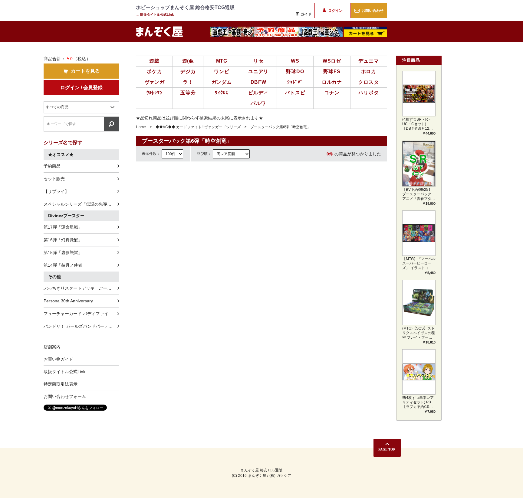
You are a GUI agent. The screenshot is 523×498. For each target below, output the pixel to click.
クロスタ (368, 82)
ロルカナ (332, 82)
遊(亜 (188, 60)
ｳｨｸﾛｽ (221, 92)
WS (295, 60)
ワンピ (221, 71)
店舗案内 (52, 346)
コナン (331, 92)
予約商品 (52, 166)
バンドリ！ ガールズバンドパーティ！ (80, 326)
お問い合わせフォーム (65, 396)
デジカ (188, 71)
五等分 (188, 92)
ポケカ (154, 71)
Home (141, 127)
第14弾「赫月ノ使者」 (65, 265)
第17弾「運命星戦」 (63, 227)
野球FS (331, 71)
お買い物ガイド (58, 359)
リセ (258, 60)
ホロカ (368, 71)
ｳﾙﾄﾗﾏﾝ (154, 92)
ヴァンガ (154, 82)
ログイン (335, 10)
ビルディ (258, 92)
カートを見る (85, 70)
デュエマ (368, 60)
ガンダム (222, 82)
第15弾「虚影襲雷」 (63, 252)
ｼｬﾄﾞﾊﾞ (295, 82)
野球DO (295, 71)
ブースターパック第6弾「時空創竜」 (280, 127)
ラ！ (188, 82)
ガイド (306, 14)
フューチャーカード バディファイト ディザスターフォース (81, 313)
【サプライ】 (56, 191)
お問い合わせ (372, 10)
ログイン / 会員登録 (81, 87)
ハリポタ (368, 92)
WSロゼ (332, 60)
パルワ (258, 103)
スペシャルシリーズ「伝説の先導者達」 (81, 204)
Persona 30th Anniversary (68, 300)
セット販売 (54, 178)
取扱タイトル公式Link (157, 14)
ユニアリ (258, 71)
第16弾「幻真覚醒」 (63, 239)
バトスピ (295, 92)
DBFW (258, 82)
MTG (221, 60)
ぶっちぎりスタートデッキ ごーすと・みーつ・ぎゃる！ (81, 288)
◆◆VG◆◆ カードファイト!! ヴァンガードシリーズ (198, 127)
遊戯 (154, 60)
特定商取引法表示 (60, 384)
